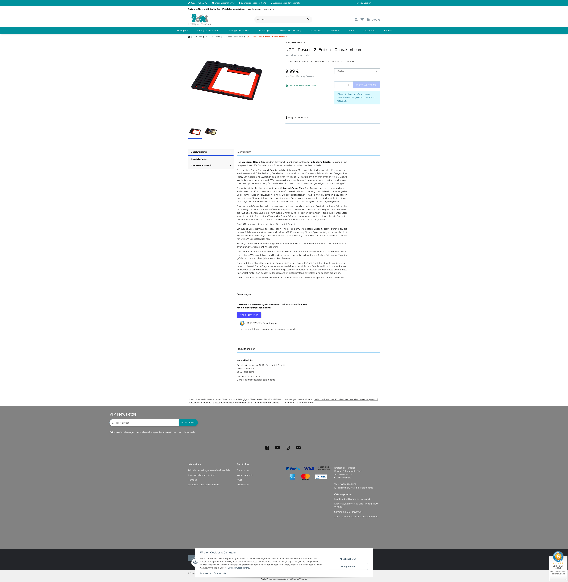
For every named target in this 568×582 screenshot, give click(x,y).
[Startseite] (189, 37)
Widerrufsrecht (245, 475)
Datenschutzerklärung (238, 567)
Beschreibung (199, 151)
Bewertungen (198, 159)
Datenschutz (220, 573)
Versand (310, 76)
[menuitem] (182, 30)
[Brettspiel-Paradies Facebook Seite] (267, 447)
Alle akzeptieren (348, 559)
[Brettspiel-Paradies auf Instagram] (288, 447)
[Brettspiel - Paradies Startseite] (199, 19)
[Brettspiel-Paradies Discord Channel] (298, 447)
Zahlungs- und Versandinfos (203, 484)
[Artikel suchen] (308, 19)
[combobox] (357, 71)
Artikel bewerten (249, 314)
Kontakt (192, 479)
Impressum (205, 573)
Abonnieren (188, 422)
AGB (239, 479)
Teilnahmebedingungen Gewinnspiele (209, 470)
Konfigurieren (348, 566)
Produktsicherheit (201, 165)
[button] (364, 2)
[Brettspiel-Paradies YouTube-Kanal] (277, 447)
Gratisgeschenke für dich (201, 475)
